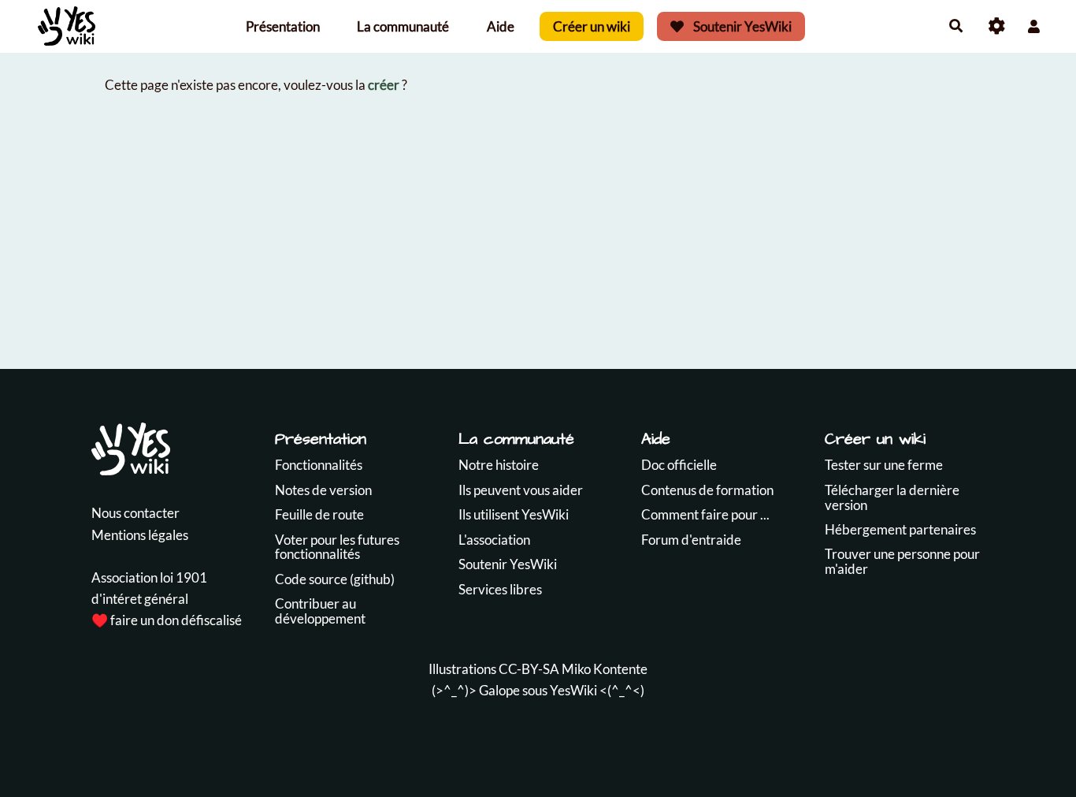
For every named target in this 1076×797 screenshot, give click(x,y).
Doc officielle (679, 464)
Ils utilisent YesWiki (513, 514)
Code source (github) (335, 579)
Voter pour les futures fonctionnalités (337, 547)
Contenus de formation (707, 490)
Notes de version (323, 490)
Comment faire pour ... (705, 514)
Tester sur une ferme (884, 464)
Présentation (283, 26)
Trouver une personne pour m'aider (902, 561)
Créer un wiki (591, 26)
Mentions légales (139, 535)
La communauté (403, 26)
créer (383, 84)
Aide (500, 26)
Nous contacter (135, 513)
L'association (494, 539)
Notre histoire (498, 464)
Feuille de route (319, 514)
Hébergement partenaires (900, 529)
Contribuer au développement (320, 611)
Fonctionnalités (318, 464)
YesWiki (573, 690)
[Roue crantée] (997, 26)
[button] (1034, 26)
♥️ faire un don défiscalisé (166, 620)
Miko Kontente (604, 669)
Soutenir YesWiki (741, 26)
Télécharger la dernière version (892, 497)
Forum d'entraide (691, 539)
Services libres (500, 589)
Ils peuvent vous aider (520, 490)
